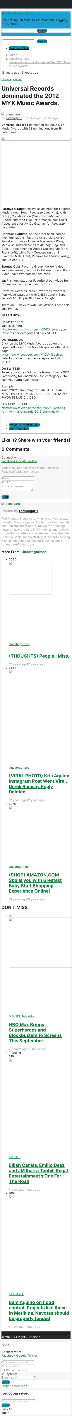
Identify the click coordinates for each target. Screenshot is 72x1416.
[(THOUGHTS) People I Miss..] (40, 601)
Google (21, 461)
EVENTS (14, 1157)
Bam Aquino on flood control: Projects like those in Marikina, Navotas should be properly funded (39, 1310)
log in (6, 1382)
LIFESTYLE (16, 1294)
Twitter (32, 461)
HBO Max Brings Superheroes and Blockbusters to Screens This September (35, 1032)
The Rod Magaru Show (17, 13)
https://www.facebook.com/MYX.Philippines (32, 354)
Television (28, 1016)
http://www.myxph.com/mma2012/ (25, 329)
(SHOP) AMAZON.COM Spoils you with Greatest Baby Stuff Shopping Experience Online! (35, 883)
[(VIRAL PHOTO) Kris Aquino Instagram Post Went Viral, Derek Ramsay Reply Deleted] (40, 718)
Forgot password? (14, 1386)
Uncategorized (11, 79)
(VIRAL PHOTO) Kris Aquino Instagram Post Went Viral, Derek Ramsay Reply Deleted (39, 783)
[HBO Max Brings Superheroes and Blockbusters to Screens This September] (40, 966)
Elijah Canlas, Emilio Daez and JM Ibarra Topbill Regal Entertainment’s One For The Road (38, 1173)
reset (5, 1405)
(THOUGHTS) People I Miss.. (40, 656)
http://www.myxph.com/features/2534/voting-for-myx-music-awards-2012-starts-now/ (33, 409)
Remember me (16, 1370)
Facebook (8, 461)
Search (42, 30)
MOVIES (14, 1016)
